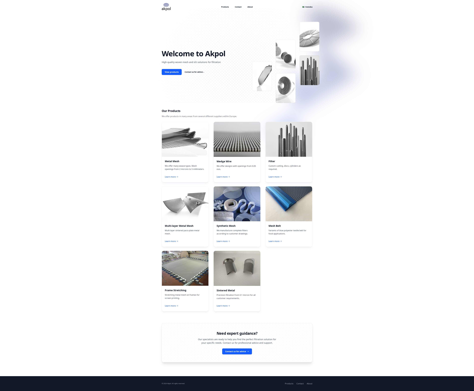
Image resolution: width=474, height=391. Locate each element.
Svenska (307, 7)
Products (225, 7)
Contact (238, 7)
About (250, 7)
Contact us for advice (194, 72)
